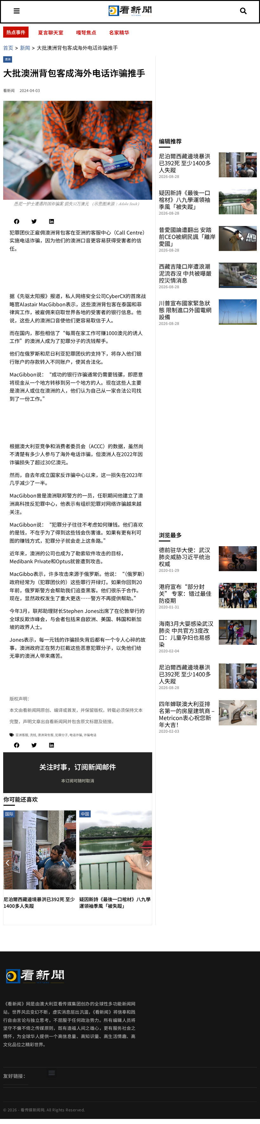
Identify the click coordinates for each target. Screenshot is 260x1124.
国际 (9, 814)
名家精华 (119, 32)
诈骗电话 (90, 734)
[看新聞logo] (130, 15)
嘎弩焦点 (86, 32)
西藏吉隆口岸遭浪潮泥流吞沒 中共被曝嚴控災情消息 (185, 273)
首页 (8, 48)
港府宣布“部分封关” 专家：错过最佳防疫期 (185, 593)
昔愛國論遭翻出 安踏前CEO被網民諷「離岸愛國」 (187, 236)
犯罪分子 (61, 734)
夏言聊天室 (50, 32)
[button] (17, 221)
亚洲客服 (22, 734)
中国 (85, 814)
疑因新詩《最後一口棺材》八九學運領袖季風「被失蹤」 (115, 902)
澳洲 (7, 59)
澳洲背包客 (46, 734)
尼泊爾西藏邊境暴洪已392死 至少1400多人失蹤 (185, 163)
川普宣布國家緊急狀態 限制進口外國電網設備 (185, 310)
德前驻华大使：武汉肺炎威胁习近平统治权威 (184, 557)
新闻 (25, 48)
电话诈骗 (75, 734)
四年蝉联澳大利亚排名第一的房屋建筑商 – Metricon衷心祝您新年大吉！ (187, 714)
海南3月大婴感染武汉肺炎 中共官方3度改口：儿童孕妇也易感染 (186, 633)
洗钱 (33, 734)
